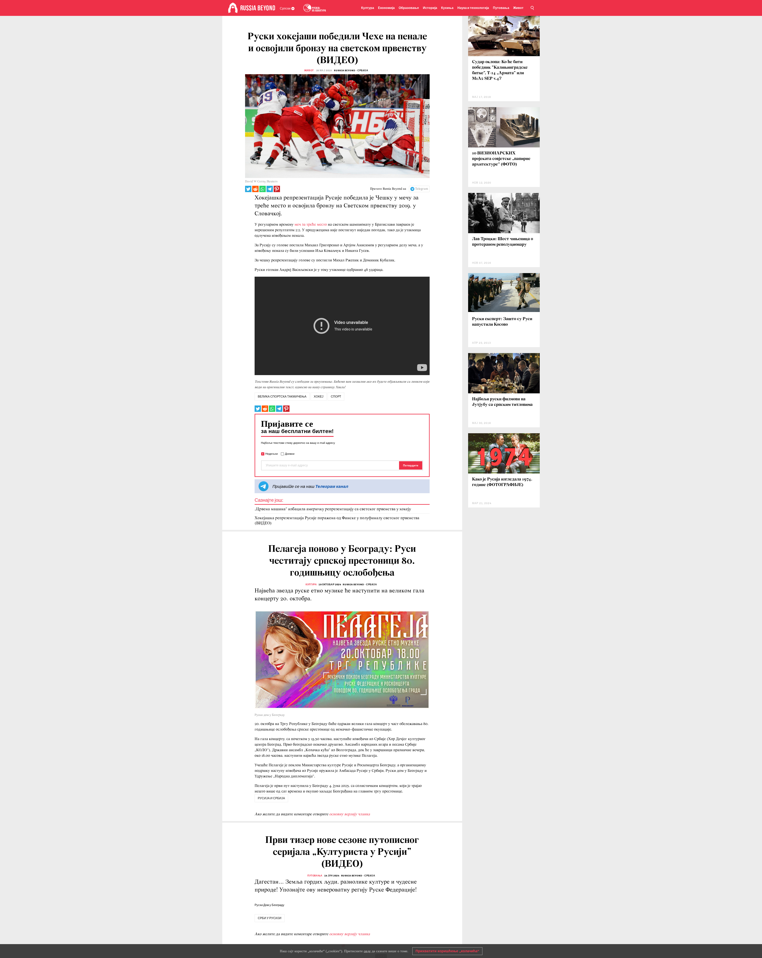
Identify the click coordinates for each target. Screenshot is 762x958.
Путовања (501, 8)
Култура (367, 8)
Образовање (409, 8)
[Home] (233, 8)
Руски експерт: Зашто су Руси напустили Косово (502, 322)
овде (367, 951)
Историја (430, 8)
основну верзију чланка (349, 814)
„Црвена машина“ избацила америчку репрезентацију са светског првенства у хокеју (333, 509)
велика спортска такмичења (282, 396)
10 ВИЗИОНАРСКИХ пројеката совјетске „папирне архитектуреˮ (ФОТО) (501, 159)
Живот (518, 8)
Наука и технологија (473, 8)
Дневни (289, 453)
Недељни (271, 453)
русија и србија (271, 798)
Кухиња (447, 8)
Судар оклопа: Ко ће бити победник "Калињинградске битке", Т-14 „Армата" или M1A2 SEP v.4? (500, 70)
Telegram (421, 189)
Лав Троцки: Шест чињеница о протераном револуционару (502, 242)
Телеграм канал (331, 486)
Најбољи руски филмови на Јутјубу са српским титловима (502, 402)
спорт (336, 396)
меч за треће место (311, 225)
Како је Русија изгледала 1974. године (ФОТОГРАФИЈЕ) (502, 482)
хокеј (318, 396)
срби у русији (269, 918)
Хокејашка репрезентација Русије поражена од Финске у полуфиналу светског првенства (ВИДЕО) (337, 520)
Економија (386, 8)
